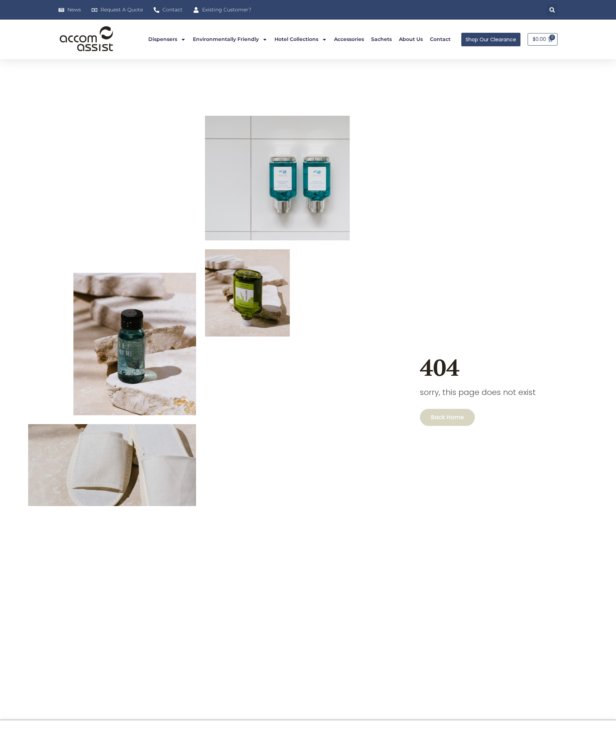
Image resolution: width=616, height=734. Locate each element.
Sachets (381, 39)
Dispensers (162, 39)
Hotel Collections (296, 39)
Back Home (447, 417)
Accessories (349, 39)
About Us (411, 39)
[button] (552, 9)
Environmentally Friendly (226, 39)
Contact (440, 39)
